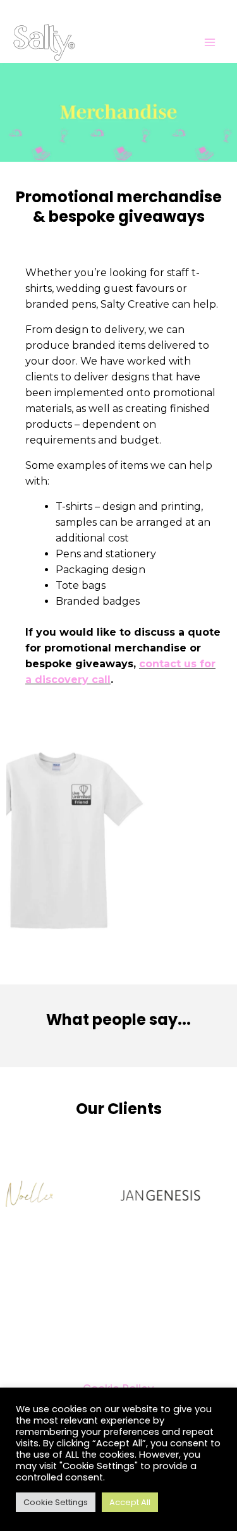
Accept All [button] (129, 1502)
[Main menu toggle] (210, 42)
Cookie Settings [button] (55, 1502)
